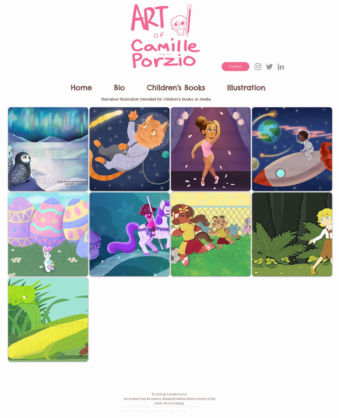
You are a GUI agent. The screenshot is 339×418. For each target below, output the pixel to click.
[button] (128, 85)
